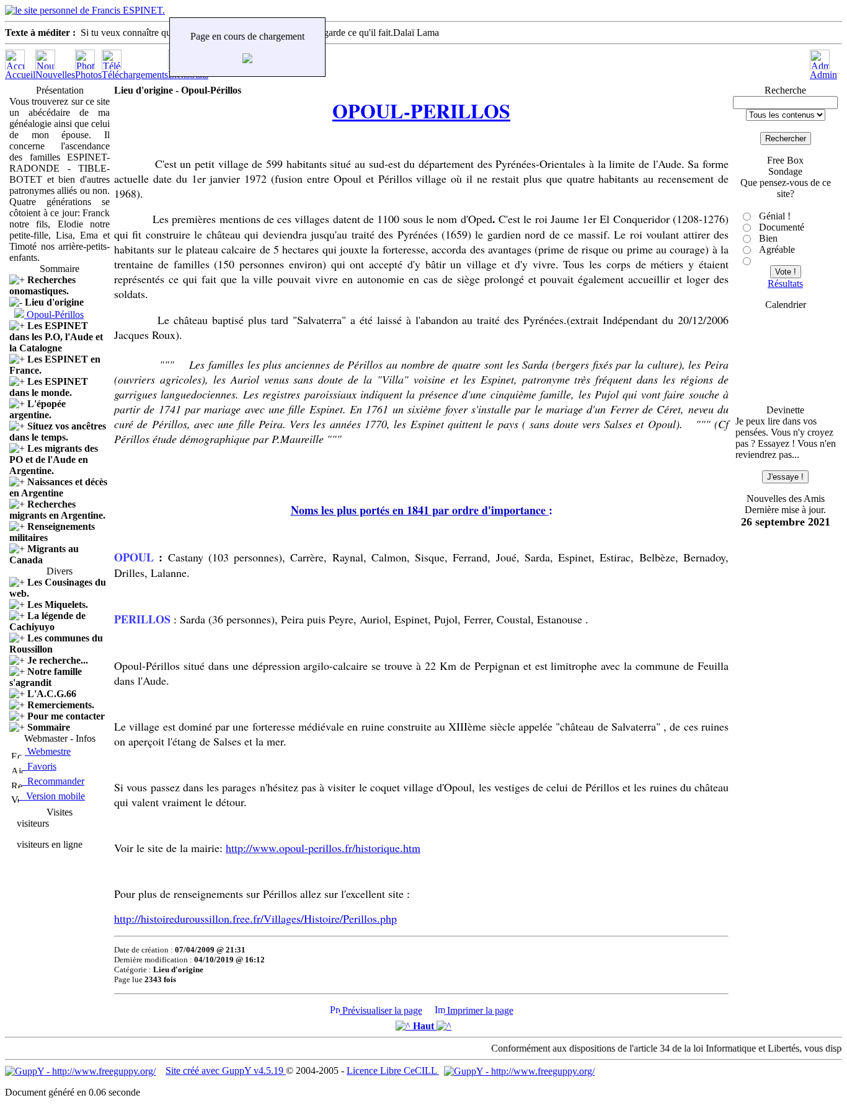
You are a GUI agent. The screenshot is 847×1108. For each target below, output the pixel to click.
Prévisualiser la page (381, 1010)
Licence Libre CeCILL (393, 1070)
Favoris (39, 766)
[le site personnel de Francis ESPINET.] (85, 10)
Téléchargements (135, 74)
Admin (823, 74)
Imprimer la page (479, 1010)
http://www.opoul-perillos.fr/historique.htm (323, 847)
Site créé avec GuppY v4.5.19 (226, 1070)
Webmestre (48, 751)
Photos (88, 74)
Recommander (53, 781)
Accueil (20, 74)
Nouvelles (55, 74)
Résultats (785, 283)
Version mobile (52, 796)
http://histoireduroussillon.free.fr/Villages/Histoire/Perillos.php (255, 918)
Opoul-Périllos (55, 314)
